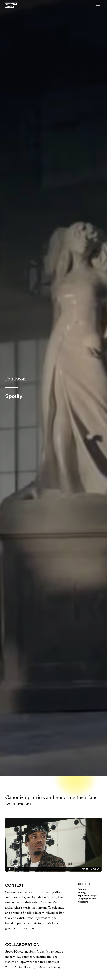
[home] (11, 4)
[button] (98, 4)
